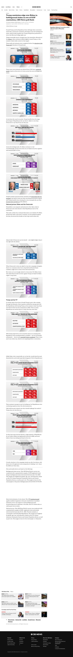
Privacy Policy (34, 639)
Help (56, 645)
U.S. (2, 10)
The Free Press (54, 10)
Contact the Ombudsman (60, 648)
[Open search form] (71, 7)
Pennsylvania (11, 619)
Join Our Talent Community (58, 643)
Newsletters (45, 639)
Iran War (6, 10)
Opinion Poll (18, 619)
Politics (21, 10)
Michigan (10, 621)
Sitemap (44, 646)
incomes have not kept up (13, 202)
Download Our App (47, 643)
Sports (48, 10)
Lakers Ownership (11, 644)
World (17, 10)
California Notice (34, 641)
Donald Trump (31, 619)
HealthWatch (26, 10)
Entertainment (39, 10)
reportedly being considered (27, 337)
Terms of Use (33, 644)
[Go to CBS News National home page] (36, 7)
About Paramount (58, 639)
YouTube (21, 639)
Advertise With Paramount (60, 641)
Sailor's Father (11, 10)
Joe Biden (24, 619)
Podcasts (45, 641)
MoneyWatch (32, 10)
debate (10, 39)
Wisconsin (38, 619)
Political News (10, 639)
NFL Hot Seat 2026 (11, 643)
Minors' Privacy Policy (35, 646)
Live (14, 7)
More (11, 591)
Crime (45, 10)
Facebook (21, 641)
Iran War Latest (10, 641)
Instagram (21, 643)
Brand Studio (45, 644)
